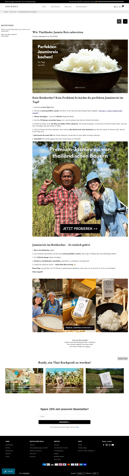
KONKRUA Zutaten (59, 456)
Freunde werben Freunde (61, 448)
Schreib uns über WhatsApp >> (86, 451)
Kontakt (80, 445)
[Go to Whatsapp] (110, 445)
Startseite (6, 12)
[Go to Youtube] (113, 445)
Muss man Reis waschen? (9, 34)
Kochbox (8, 448)
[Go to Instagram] (106, 445)
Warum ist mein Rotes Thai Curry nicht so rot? (15, 29)
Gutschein (8, 454)
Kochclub (56, 445)
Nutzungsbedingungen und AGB (39, 448)
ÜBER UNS (67, 7)
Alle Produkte (9, 445)
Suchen (7, 456)
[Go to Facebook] (104, 445)
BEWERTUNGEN (81, 7)
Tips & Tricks (13, 12)
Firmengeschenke (58, 451)
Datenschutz (33, 454)
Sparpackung (9, 451)
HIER (77, 427)
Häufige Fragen (82, 448)
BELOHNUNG (55, 7)
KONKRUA (26, 473)
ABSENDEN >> (64, 422)
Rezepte (56, 454)
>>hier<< (87, 346)
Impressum (33, 456)
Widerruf (32, 445)
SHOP (44, 7)
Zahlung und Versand (35, 451)
